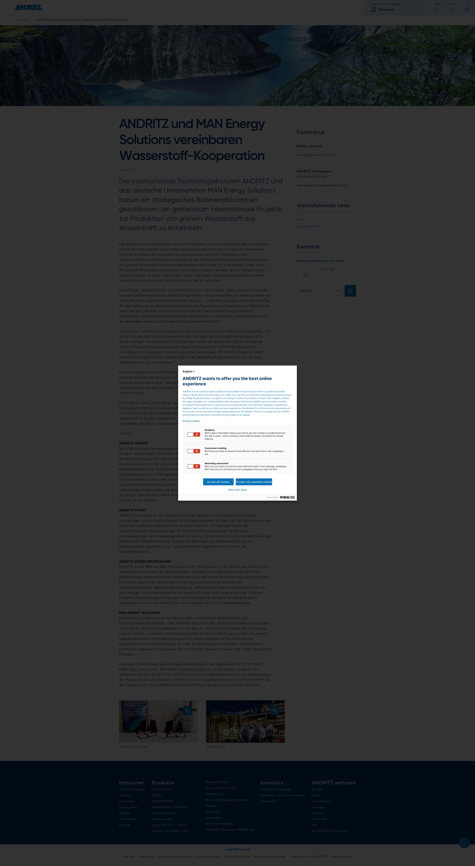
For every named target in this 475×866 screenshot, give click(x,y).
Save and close (237, 489)
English (187, 371)
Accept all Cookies (218, 481)
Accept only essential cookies (254, 481)
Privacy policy (191, 420)
